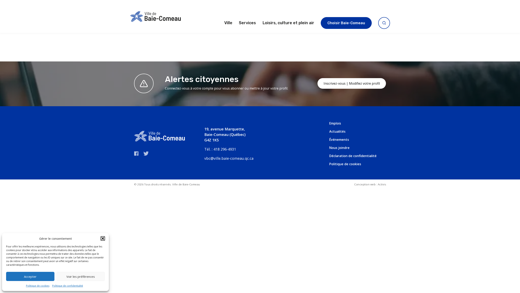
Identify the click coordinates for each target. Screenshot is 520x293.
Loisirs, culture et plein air (288, 22)
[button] (103, 238)
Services (247, 22)
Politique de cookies (37, 286)
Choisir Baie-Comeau (346, 23)
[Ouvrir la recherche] (384, 23)
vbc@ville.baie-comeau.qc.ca (229, 158)
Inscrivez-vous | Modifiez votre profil (352, 83)
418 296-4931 (224, 149)
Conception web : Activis (370, 184)
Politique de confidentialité (67, 286)
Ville (228, 22)
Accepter (30, 276)
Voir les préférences (80, 276)
